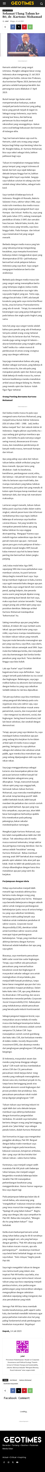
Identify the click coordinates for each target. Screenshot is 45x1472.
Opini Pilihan (7, 10)
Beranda (6, 1445)
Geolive (24, 1445)
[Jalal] (22, 1347)
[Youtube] (17, 1462)
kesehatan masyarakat (11, 1383)
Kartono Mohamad (25, 1380)
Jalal (6, 21)
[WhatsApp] (30, 26)
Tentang (16, 1445)
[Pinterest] (24, 26)
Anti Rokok (13, 1380)
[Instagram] (8, 1462)
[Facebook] (12, 26)
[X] (18, 26)
